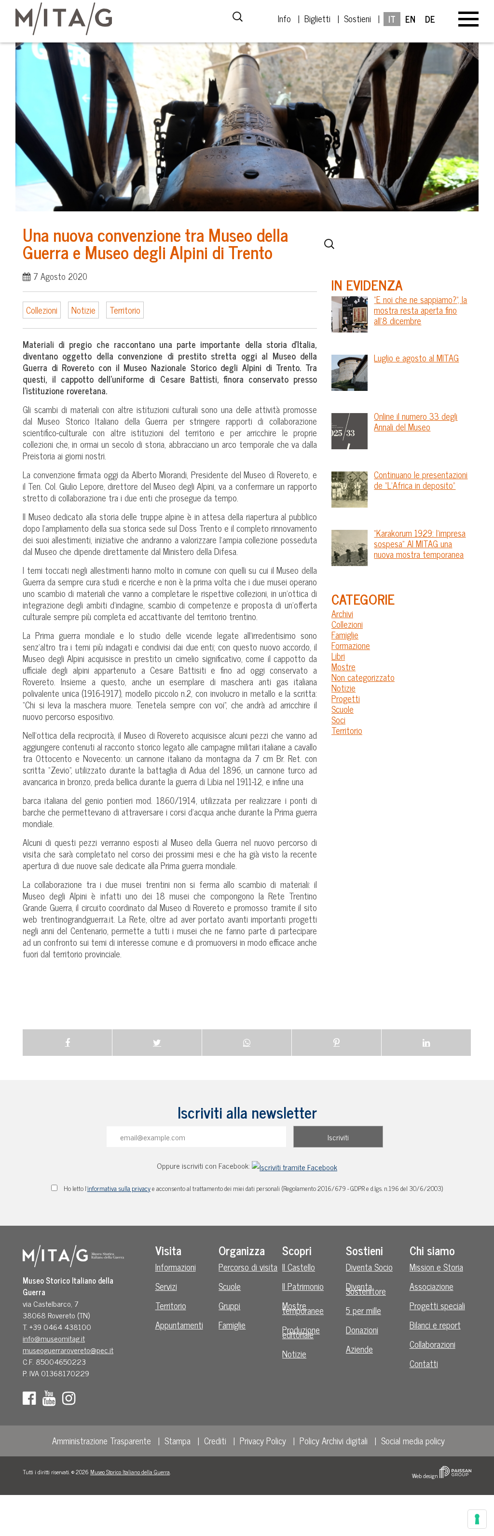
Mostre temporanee (303, 1308)
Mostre (343, 666)
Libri (338, 656)
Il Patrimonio (303, 1286)
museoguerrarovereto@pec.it (68, 1349)
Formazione (350, 645)
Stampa (178, 1440)
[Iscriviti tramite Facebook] (294, 1165)
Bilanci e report (435, 1324)
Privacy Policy (263, 1440)
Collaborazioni (432, 1344)
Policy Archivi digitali (334, 1440)
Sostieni (357, 18)
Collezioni (41, 310)
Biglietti (317, 18)
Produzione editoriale (301, 1332)
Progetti (345, 698)
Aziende (359, 1348)
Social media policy (413, 1440)
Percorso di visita (248, 1266)
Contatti (424, 1363)
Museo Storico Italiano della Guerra (130, 1472)
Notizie (83, 310)
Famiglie (344, 634)
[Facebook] (32, 1400)
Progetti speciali (437, 1305)
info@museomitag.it (54, 1338)
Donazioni (362, 1329)
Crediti (215, 1440)
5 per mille (363, 1310)
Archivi (342, 613)
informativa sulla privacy (119, 1188)
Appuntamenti (179, 1324)
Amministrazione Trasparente (101, 1440)
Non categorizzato (363, 677)
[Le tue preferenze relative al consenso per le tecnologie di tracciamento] (477, 1519)
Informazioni (175, 1266)
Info (284, 18)
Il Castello (298, 1266)
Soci (338, 719)
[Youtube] (51, 1400)
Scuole (342, 709)
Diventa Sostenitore (366, 1288)
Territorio (125, 310)
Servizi (166, 1286)
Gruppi (229, 1305)
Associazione (431, 1286)
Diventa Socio (369, 1266)
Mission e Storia (436, 1266)
